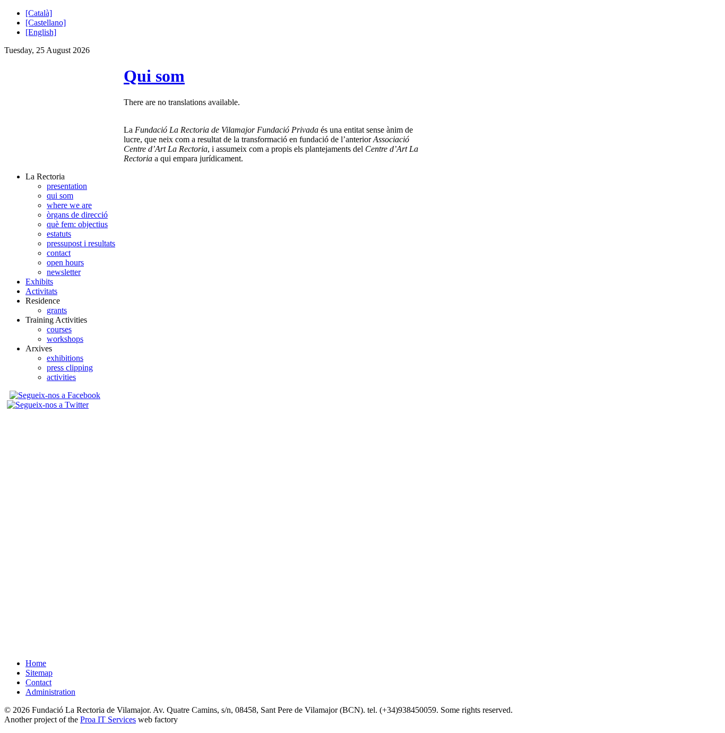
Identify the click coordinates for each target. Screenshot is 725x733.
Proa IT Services (108, 719)
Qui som (154, 75)
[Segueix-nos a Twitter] (49, 404)
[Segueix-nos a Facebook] (53, 395)
